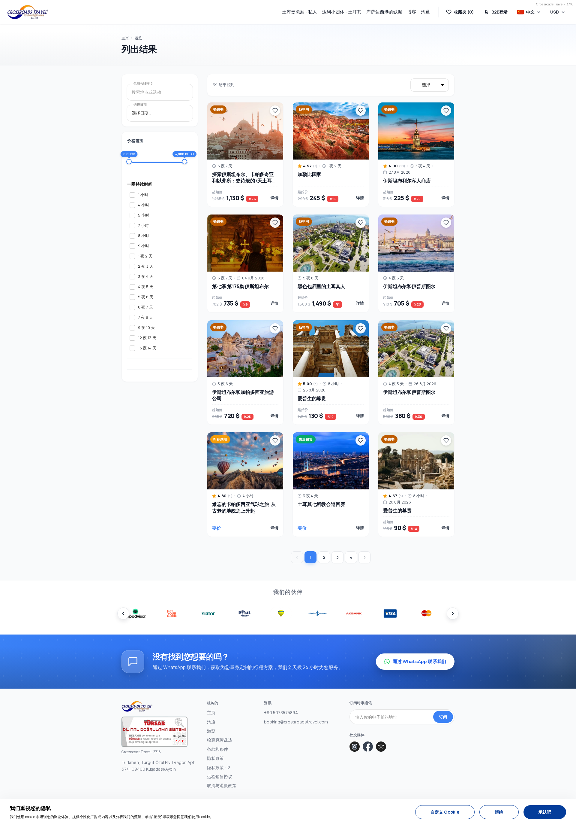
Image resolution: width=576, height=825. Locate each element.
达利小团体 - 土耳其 (342, 12)
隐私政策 (215, 758)
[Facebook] (368, 746)
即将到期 (220, 439)
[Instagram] (355, 746)
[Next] (453, 613)
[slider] (129, 161)
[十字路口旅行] (27, 12)
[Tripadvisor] (381, 746)
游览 (138, 38)
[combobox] (160, 92)
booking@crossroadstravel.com (296, 722)
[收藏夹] (275, 110)
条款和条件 (217, 749)
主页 (125, 38)
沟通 (425, 12)
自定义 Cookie (444, 812)
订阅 (443, 717)
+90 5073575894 (281, 712)
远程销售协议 (219, 776)
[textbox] (160, 92)
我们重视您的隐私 (30, 808)
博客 (411, 12)
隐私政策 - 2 (218, 767)
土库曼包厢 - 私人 (299, 12)
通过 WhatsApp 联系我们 (419, 661)
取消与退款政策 (221, 785)
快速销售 (306, 439)
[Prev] (123, 613)
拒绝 (499, 812)
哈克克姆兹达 (219, 740)
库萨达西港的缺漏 (384, 12)
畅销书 (218, 109)
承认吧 (544, 812)
